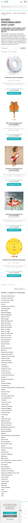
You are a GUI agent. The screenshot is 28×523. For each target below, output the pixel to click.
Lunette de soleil (6, 419)
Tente (2, 489)
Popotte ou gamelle (6, 454)
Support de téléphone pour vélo (10, 473)
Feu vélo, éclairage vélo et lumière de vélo (12, 387)
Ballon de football (6, 325)
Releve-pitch (4, 458)
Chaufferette (5, 366)
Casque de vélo (5, 358)
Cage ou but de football (8, 356)
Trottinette (4, 491)
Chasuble (4, 364)
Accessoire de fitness (7, 298)
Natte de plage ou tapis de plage (10, 435)
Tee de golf (4, 483)
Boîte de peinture (6, 339)
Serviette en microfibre (7, 471)
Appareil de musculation (8, 306)
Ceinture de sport (6, 360)
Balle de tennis (5, 317)
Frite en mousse (5, 391)
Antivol (3, 304)
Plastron (3, 450)
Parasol (3, 446)
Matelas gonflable (6, 431)
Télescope (4, 485)
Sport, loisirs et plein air (13, 293)
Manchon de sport (6, 425)
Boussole (3, 350)
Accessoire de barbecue (8, 296)
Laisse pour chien (6, 402)
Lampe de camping (6, 406)
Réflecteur (4, 456)
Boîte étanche (5, 342)
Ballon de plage (5, 329)
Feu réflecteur (5, 385)
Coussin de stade (6, 373)
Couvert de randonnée (7, 375)
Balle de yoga (5, 319)
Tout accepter (10, 513)
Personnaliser (10, 519)
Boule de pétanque (6, 348)
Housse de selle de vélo (7, 396)
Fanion (3, 381)
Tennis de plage (5, 487)
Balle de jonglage (6, 312)
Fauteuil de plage (6, 383)
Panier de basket (5, 441)
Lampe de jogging (6, 408)
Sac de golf (4, 464)
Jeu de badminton (6, 398)
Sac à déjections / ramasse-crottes (11, 460)
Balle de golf (4, 310)
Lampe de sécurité (6, 410)
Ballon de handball (6, 327)
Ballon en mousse (6, 335)
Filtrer (23, 48)
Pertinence (9, 48)
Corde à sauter (5, 371)
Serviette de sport (6, 468)
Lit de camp (4, 414)
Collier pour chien (6, 369)
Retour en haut (20, 289)
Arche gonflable (5, 308)
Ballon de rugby (5, 331)
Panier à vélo (4, 439)
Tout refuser (10, 516)
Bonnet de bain (5, 344)
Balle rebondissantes (7, 321)
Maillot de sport (5, 421)
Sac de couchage (6, 462)
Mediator (3, 433)
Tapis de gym (5, 477)
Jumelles (3, 400)
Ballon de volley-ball (7, 333)
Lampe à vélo (5, 404)
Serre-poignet (5, 466)
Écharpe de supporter (7, 379)
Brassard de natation (7, 352)
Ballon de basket (6, 323)
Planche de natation (7, 448)
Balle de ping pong (6, 314)
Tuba (2, 493)
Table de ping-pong (6, 475)
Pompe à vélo (5, 452)
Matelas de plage (6, 429)
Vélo (2, 496)
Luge (2, 416)
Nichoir (3, 437)
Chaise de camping (6, 362)
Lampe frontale (5, 412)
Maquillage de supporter (8, 427)
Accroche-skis (5, 302)
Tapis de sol (4, 479)
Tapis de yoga (5, 481)
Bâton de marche (6, 337)
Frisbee (3, 389)
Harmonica (4, 394)
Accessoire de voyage (7, 300)
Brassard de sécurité (7, 354)
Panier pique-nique (6, 444)
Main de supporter (6, 423)
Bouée (3, 346)
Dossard (3, 377)
